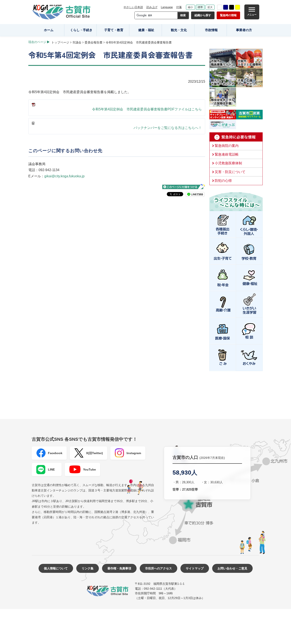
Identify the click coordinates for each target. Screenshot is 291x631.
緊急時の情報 (228, 15)
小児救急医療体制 (228, 163)
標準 (200, 7)
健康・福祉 (146, 30)
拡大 (210, 7)
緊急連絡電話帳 (227, 154)
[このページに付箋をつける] (183, 187)
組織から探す (202, 15)
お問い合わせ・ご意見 (232, 568)
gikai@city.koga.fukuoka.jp (64, 176)
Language (167, 7)
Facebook (55, 453)
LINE (51, 469)
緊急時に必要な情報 (236, 137)
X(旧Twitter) (94, 453)
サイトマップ (195, 568)
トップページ (60, 42)
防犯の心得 (223, 180)
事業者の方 (244, 30)
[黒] (231, 7)
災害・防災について (230, 172)
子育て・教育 (113, 30)
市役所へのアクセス (158, 568)
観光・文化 (179, 30)
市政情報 (211, 30)
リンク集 (88, 568)
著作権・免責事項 (119, 568)
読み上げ (151, 7)
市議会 (76, 42)
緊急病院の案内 (227, 145)
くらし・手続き (81, 30)
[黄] (237, 7)
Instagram (134, 453)
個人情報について (56, 568)
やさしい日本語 (133, 7)
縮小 (190, 7)
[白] (219, 7)
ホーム (48, 30)
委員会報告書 (93, 42)
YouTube (89, 469)
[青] (225, 7)
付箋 (179, 7)
